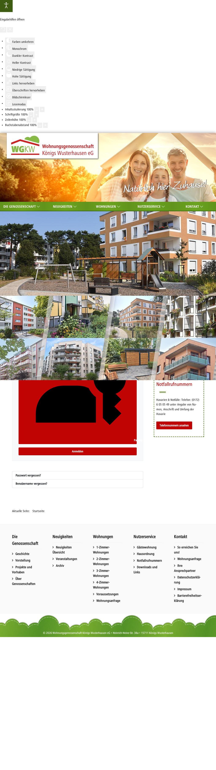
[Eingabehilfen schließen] (10, 30)
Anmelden (77, 451)
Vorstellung (22, 560)
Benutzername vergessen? (31, 483)
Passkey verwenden (135, 440)
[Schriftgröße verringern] (31, 114)
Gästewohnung (147, 547)
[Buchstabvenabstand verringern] (40, 125)
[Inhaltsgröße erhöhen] (42, 109)
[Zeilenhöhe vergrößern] (34, 120)
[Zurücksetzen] (3, 30)
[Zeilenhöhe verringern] (29, 120)
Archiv (60, 566)
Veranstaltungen (66, 559)
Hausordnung (145, 554)
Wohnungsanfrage (108, 601)
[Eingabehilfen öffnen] (6, 6)
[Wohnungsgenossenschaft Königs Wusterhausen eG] (52, 146)
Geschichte (22, 554)
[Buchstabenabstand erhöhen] (45, 125)
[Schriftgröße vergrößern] (36, 114)
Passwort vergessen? (28, 475)
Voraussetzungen (107, 594)
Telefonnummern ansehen (174, 425)
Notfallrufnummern (149, 561)
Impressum (184, 589)
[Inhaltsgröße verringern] (36, 109)
